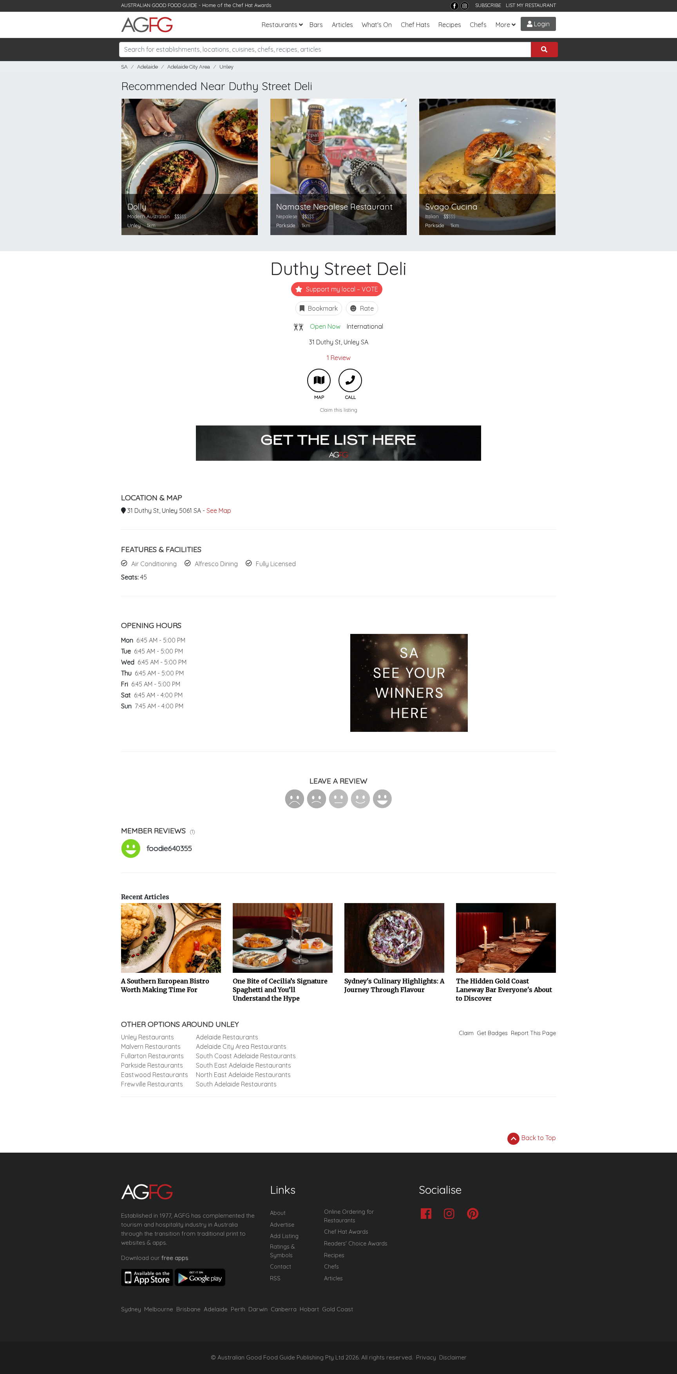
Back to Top (538, 1138)
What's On (377, 25)
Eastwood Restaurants (154, 1075)
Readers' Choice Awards (355, 1243)
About (278, 1213)
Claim (466, 1033)
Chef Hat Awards (252, 5)
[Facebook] (454, 6)
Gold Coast (337, 1309)
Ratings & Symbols (282, 1251)
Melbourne (158, 1309)
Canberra (284, 1309)
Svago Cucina (451, 206)
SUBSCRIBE (488, 5)
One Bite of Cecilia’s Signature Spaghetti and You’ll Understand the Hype (280, 989)
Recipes (449, 25)
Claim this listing (338, 410)
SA (124, 67)
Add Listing (284, 1236)
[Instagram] (464, 6)
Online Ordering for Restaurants (349, 1216)
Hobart (309, 1309)
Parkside (285, 225)
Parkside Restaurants (152, 1065)
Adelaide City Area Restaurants (241, 1046)
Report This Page (533, 1033)
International (365, 326)
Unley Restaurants (147, 1037)
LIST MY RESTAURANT (531, 5)
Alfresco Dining (216, 564)
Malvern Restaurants (151, 1046)
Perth (238, 1309)
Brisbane (188, 1309)
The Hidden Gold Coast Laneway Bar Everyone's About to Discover (504, 989)
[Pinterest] (474, 1214)
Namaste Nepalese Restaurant (334, 206)
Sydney (131, 1309)
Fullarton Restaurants (152, 1056)
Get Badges (492, 1033)
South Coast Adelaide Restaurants (246, 1056)
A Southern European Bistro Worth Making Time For (165, 985)
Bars (316, 25)
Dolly (137, 206)
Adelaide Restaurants (227, 1037)
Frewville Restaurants (152, 1084)
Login (541, 24)
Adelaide (147, 67)
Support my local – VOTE (341, 289)
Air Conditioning (154, 564)
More (503, 25)
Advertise (282, 1224)
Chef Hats (415, 25)
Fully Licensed (276, 564)
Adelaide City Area (188, 67)
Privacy (426, 1357)
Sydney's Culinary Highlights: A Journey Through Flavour (394, 985)
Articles (342, 25)
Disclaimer (453, 1357)
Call (350, 380)
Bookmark (322, 308)
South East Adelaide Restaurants (243, 1065)
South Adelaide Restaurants (236, 1084)
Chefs (478, 25)
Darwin (258, 1309)
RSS (275, 1278)
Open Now (325, 326)
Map (319, 380)
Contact (280, 1266)
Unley (226, 67)
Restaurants (279, 25)
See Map (218, 510)
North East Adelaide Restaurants (243, 1075)
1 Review (339, 358)
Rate (366, 308)
